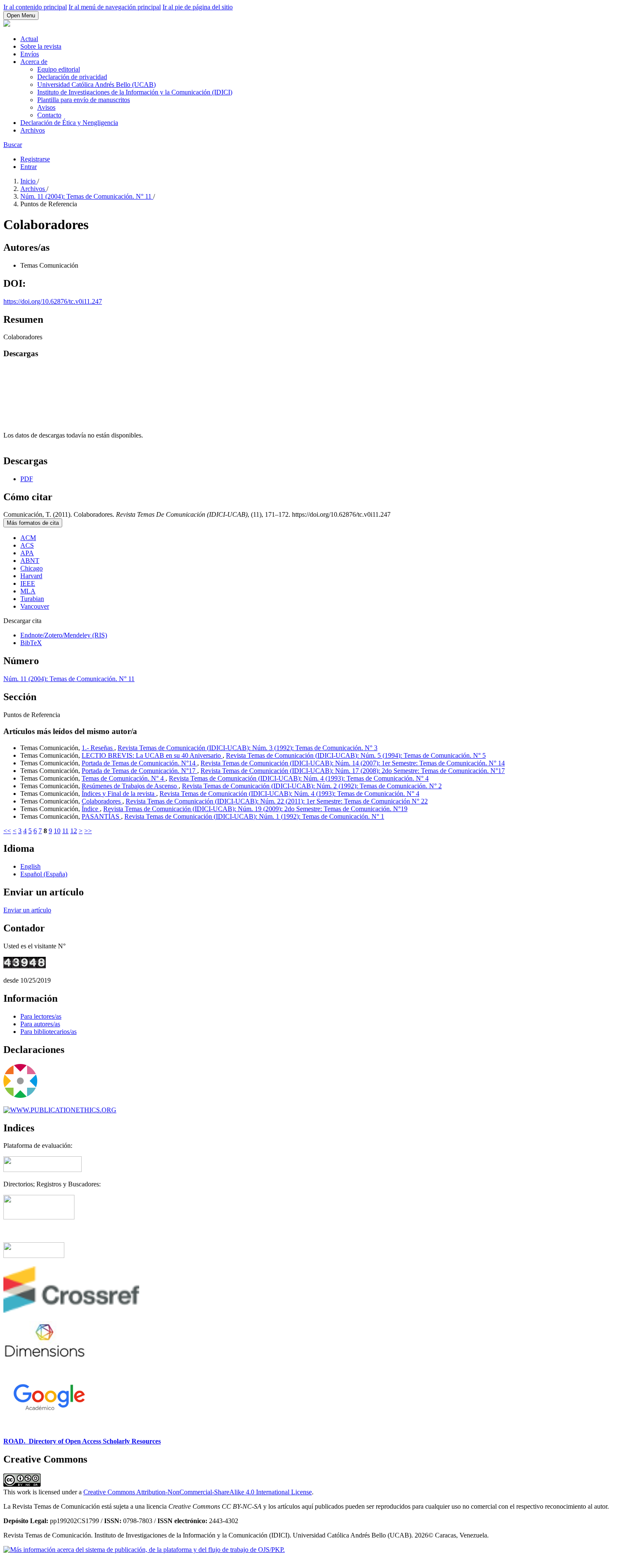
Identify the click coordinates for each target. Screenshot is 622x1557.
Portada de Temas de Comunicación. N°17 (139, 770)
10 (57, 830)
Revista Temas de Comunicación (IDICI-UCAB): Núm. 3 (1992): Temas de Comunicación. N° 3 (247, 747)
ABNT (29, 560)
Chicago (31, 568)
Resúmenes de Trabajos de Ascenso (130, 786)
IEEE (27, 583)
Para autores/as (40, 1024)
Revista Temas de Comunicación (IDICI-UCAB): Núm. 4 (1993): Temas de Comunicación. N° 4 (299, 778)
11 (65, 830)
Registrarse (35, 159)
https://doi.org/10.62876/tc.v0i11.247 (52, 301)
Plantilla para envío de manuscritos (83, 99)
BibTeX (31, 642)
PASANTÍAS (101, 816)
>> (88, 830)
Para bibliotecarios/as (48, 1031)
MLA (28, 591)
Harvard (31, 575)
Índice (91, 808)
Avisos (46, 107)
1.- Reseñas (98, 747)
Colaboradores (102, 801)
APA (27, 553)
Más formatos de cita (33, 523)
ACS (27, 545)
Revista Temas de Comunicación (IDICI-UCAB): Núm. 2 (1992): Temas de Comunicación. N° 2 (312, 786)
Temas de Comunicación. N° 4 (123, 778)
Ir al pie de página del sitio (197, 7)
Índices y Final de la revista (119, 793)
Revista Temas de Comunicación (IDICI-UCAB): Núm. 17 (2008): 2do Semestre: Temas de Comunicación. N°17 (353, 770)
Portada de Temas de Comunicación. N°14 (139, 763)
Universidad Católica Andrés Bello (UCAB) (96, 84)
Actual (29, 38)
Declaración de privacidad (72, 76)
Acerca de (33, 61)
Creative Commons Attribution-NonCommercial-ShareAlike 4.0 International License (197, 1492)
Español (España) (43, 874)
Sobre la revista (40, 46)
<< (7, 830)
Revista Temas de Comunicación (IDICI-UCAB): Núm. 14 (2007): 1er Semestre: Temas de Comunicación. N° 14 (353, 763)
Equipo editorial (58, 69)
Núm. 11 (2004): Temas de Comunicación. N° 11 (86, 196)
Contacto (49, 115)
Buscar (12, 144)
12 (73, 830)
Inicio (28, 181)
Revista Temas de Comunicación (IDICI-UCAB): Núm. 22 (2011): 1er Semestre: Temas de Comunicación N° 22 (277, 801)
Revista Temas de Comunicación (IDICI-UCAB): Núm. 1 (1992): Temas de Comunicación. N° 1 (254, 816)
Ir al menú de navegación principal (115, 7)
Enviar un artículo (27, 910)
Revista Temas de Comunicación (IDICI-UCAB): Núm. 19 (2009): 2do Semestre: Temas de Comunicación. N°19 (255, 808)
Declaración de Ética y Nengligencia (69, 122)
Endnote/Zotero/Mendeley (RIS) (63, 635)
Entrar (28, 166)
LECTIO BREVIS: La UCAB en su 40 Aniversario (152, 755)
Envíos (29, 54)
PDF (26, 478)
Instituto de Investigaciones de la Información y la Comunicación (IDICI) (134, 92)
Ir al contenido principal (35, 7)
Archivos (32, 130)
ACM (28, 537)
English (30, 866)
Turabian (32, 598)
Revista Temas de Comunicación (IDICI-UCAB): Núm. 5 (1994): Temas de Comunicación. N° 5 (356, 755)
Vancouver (34, 606)
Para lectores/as (40, 1016)
